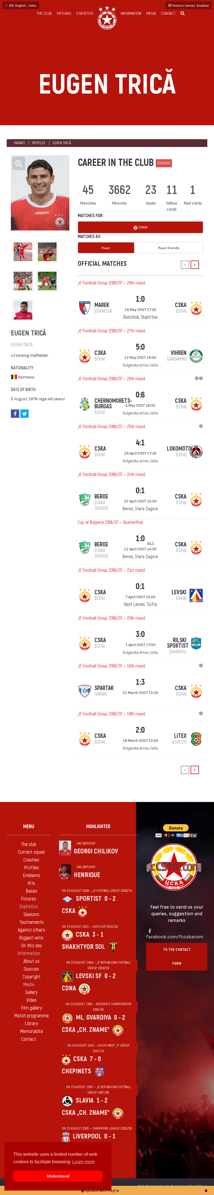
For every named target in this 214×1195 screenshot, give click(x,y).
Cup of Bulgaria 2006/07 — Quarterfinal (110, 522)
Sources (31, 969)
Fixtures (64, 13)
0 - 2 (110, 899)
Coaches (31, 860)
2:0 (140, 730)
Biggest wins (31, 938)
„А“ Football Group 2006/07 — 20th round (111, 618)
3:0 (140, 634)
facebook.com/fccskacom (174, 936)
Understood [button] (58, 1176)
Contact (168, 13)
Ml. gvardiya (93, 1018)
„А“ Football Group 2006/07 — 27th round (111, 331)
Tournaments (31, 922)
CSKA (142, 227)
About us (31, 961)
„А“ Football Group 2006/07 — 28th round (111, 283)
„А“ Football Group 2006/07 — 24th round (111, 474)
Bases (31, 891)
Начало (19, 143)
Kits (31, 883)
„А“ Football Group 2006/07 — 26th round (111, 379)
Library (31, 1023)
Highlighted (98, 826)
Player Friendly (168, 248)
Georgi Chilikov (96, 851)
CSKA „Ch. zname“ (86, 1030)
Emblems (31, 875)
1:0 (140, 299)
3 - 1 (97, 935)
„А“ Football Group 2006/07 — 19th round (111, 666)
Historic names (190, 5)
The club (44, 13)
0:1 (140, 490)
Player (105, 248)
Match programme (31, 1016)
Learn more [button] (83, 1161)
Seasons (31, 914)
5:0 (140, 347)
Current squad (31, 852)
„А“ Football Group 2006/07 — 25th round (111, 427)
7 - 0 (95, 1059)
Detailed (163, 163)
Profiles (38, 143)
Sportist (89, 899)
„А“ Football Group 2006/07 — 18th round (111, 714)
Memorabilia (31, 1031)
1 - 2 (102, 1100)
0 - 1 (109, 1136)
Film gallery (31, 1008)
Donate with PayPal (102, 1190)
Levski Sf (89, 976)
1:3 (140, 682)
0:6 (140, 395)
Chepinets (76, 1071)
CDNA (69, 988)
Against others (31, 930)
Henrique (87, 875)
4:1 (140, 443)
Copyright (31, 977)
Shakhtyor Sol (83, 947)
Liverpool (87, 1136)
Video (31, 1000)
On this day (31, 946)
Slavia (85, 1100)
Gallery (31, 992)
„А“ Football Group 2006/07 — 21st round (111, 570)
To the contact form (177, 956)
